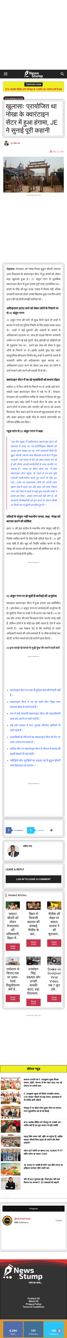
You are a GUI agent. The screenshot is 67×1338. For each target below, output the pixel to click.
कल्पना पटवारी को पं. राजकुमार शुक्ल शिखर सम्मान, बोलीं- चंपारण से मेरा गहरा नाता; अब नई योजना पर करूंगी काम (43, 1082)
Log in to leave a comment (33, 879)
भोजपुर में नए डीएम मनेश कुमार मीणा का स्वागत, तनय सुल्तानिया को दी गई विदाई (43, 1109)
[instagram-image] (12, 1238)
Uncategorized (14, 98)
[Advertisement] (33, 35)
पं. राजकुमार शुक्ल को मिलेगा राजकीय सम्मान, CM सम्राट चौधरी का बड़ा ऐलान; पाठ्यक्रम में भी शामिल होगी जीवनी (42, 1096)
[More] (51, 830)
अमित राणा (16, 143)
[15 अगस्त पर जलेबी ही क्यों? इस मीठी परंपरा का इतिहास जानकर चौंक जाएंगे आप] (10, 1169)
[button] (5, 74)
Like (13, 1322)
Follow (59, 1220)
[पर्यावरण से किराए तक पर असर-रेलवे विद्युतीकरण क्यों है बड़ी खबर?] (13, 961)
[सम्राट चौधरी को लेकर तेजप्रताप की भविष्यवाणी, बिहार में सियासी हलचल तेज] (13, 905)
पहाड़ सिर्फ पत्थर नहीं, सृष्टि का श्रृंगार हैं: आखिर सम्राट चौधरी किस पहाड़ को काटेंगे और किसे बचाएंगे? (43, 1139)
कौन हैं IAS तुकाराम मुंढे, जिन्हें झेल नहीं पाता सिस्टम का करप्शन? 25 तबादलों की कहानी (42, 1181)
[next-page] (7, 1196)
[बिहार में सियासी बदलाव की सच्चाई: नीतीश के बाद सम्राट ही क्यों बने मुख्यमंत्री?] (33, 905)
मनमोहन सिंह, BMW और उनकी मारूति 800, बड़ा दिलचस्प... (33, 981)
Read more (12, 947)
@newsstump (22, 1218)
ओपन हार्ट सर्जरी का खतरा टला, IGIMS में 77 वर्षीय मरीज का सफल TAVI (43, 1152)
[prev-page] (2, 1196)
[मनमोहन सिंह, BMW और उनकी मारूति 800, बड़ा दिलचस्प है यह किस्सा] (33, 961)
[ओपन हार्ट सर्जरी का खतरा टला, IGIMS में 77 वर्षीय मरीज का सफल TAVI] (10, 1155)
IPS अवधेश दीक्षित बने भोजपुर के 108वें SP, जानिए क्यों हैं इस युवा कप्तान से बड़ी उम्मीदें (33, 90)
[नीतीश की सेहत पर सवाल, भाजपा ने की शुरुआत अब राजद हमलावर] (54, 905)
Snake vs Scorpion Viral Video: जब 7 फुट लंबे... (54, 979)
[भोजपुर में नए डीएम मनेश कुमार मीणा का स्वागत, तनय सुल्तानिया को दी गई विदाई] (10, 1112)
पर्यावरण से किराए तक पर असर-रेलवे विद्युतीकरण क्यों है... (13, 979)
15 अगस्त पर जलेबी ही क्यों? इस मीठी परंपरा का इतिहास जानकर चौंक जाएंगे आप (43, 1167)
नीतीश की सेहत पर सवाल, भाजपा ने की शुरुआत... (54, 924)
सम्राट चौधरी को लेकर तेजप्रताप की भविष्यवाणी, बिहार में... (12, 926)
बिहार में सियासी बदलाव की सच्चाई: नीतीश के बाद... (33, 924)
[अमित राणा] (7, 143)
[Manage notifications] (59, 1330)
